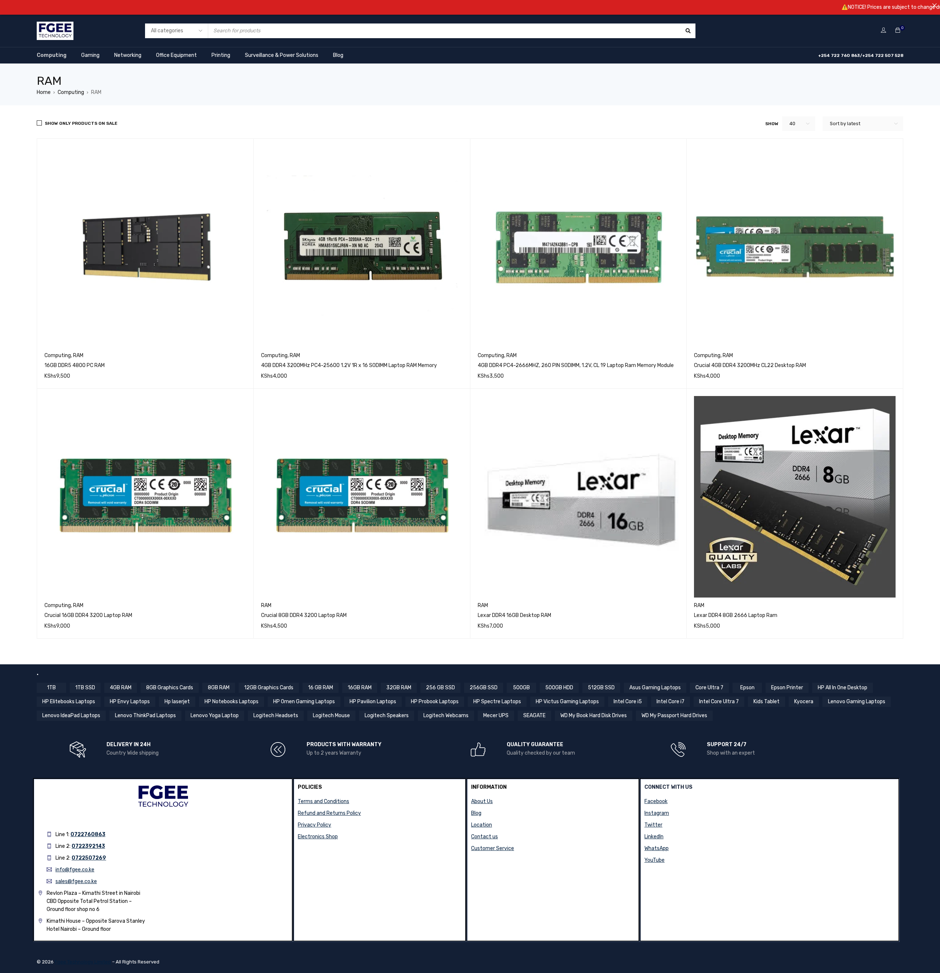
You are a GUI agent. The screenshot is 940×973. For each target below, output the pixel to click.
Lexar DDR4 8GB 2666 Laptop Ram (735, 615)
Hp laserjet (177, 701)
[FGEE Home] (55, 26)
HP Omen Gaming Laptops (304, 701)
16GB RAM (360, 688)
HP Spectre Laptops (497, 701)
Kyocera (803, 701)
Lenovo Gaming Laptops (856, 701)
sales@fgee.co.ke (76, 881)
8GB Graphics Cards (169, 688)
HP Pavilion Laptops (373, 701)
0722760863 (87, 834)
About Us (482, 801)
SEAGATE (534, 715)
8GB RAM (218, 688)
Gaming (90, 55)
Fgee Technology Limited (83, 962)
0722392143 (88, 846)
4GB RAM (120, 688)
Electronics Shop (318, 837)
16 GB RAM (320, 688)
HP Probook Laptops (435, 701)
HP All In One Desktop (842, 688)
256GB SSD (484, 688)
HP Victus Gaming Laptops (567, 701)
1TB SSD (85, 688)
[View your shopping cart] (897, 31)
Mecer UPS (496, 715)
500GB (521, 688)
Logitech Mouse (331, 715)
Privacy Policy (314, 825)
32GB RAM (398, 688)
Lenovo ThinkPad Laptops (145, 715)
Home (44, 92)
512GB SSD (601, 688)
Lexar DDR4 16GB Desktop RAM (514, 615)
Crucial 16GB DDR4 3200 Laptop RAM (88, 615)
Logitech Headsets (275, 715)
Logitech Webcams (446, 715)
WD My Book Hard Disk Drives (593, 715)
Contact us (484, 837)
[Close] (934, 5)
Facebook (656, 801)
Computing (51, 55)
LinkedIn (654, 837)
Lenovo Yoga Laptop (215, 715)
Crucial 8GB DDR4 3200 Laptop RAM (304, 615)
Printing (221, 55)
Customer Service (492, 848)
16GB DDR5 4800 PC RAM (74, 365)
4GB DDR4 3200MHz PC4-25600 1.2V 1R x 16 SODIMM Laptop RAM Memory (349, 365)
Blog (338, 55)
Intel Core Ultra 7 (719, 701)
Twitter (653, 825)
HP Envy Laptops (130, 701)
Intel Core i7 (670, 701)
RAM (78, 355)
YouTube (654, 860)
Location (481, 825)
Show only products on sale (81, 123)
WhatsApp (656, 848)
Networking (127, 55)
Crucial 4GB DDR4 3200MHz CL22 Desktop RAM (750, 365)
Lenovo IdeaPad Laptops (71, 715)
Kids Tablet (766, 701)
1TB (51, 688)
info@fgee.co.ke (74, 870)
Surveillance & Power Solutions (281, 55)
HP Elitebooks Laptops (68, 701)
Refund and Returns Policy (329, 813)
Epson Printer (787, 688)
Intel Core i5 (628, 701)
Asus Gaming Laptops (655, 688)
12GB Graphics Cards (268, 688)
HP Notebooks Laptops (231, 701)
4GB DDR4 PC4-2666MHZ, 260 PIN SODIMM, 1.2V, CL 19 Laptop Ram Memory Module (576, 365)
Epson (747, 688)
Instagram (656, 813)
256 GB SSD (440, 688)
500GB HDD (559, 688)
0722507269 (89, 858)
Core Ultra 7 (709, 688)
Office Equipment (176, 55)
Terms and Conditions (323, 801)
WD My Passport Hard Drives (674, 715)
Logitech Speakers (387, 715)
